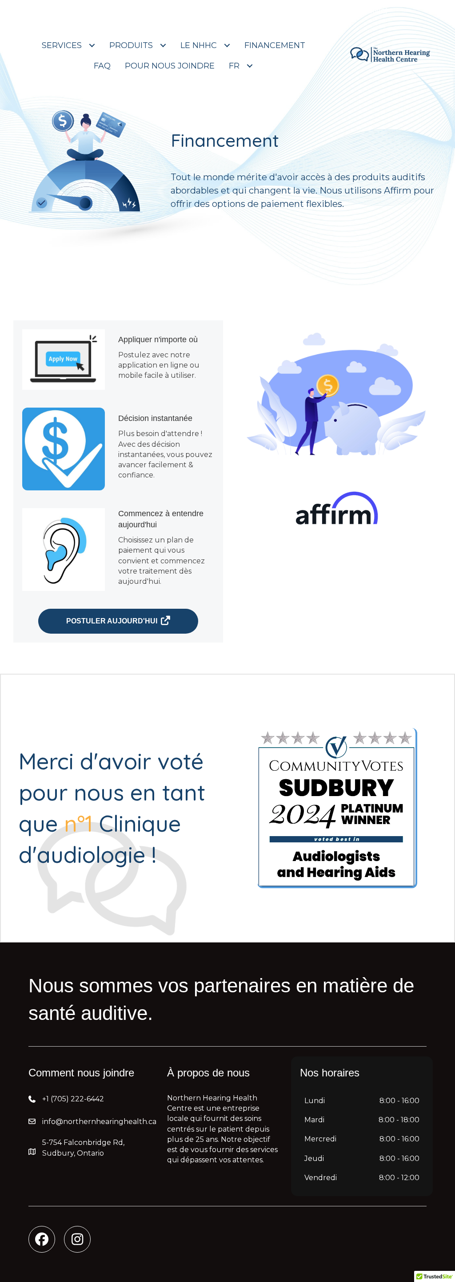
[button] (41, 1239)
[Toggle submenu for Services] (92, 45)
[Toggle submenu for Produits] (163, 45)
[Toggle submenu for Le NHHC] (227, 45)
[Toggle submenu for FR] (249, 66)
